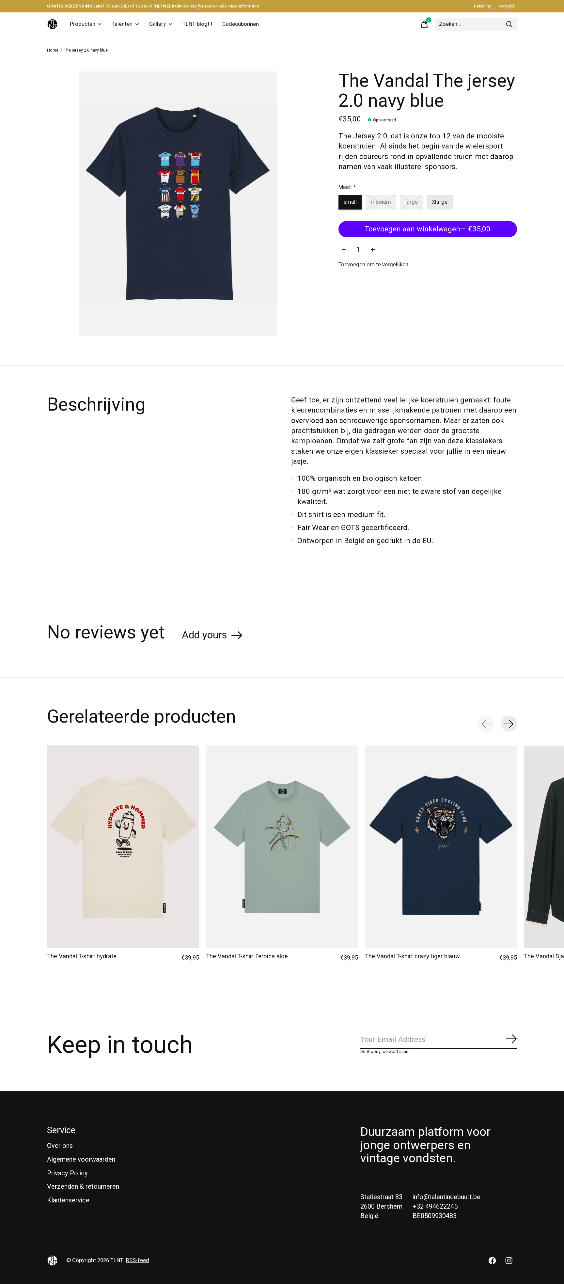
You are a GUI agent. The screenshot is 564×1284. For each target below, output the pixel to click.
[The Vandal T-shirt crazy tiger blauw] (441, 846)
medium (381, 202)
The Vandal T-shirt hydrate (82, 956)
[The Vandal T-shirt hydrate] (123, 846)
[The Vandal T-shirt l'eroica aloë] (282, 846)
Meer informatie (243, 6)
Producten (82, 24)
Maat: (347, 187)
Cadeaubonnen (240, 24)
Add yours (204, 635)
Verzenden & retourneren (83, 1186)
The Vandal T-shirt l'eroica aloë (247, 956)
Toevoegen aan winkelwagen (428, 229)
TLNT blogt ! (197, 24)
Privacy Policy (67, 1173)
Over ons (60, 1146)
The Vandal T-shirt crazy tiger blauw (412, 956)
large (411, 202)
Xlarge (439, 202)
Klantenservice (68, 1200)
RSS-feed (137, 1260)
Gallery (157, 24)
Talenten (122, 24)
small (350, 202)
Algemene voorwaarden (81, 1159)
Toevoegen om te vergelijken (373, 265)
